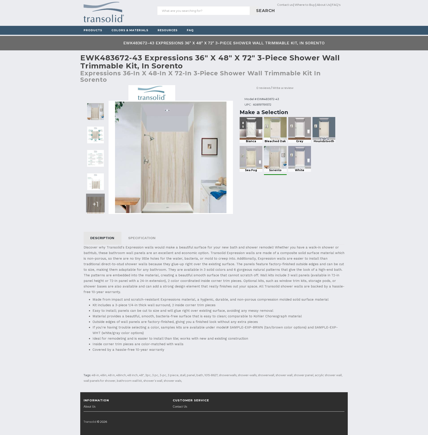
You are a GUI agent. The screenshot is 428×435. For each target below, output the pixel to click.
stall (182, 375)
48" (141, 375)
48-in (95, 375)
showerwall (266, 375)
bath (199, 375)
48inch (121, 375)
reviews (263, 88)
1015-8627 (211, 375)
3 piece (173, 375)
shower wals (172, 380)
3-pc (163, 375)
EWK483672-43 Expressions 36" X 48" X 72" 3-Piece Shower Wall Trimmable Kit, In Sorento (224, 43)
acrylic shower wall (328, 375)
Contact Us (180, 406)
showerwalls (228, 375)
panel (191, 375)
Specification (142, 238)
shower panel (303, 375)
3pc (148, 375)
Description (102, 238)
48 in (111, 375)
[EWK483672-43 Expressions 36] (95, 111)
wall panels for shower (99, 380)
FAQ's (336, 4)
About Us (323, 4)
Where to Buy (305, 4)
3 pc (155, 375)
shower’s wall (152, 380)
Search (257, 10)
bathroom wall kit (129, 380)
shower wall (284, 375)
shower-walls (247, 375)
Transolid (90, 421)
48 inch (132, 375)
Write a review (282, 88)
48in (103, 375)
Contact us (284, 4)
